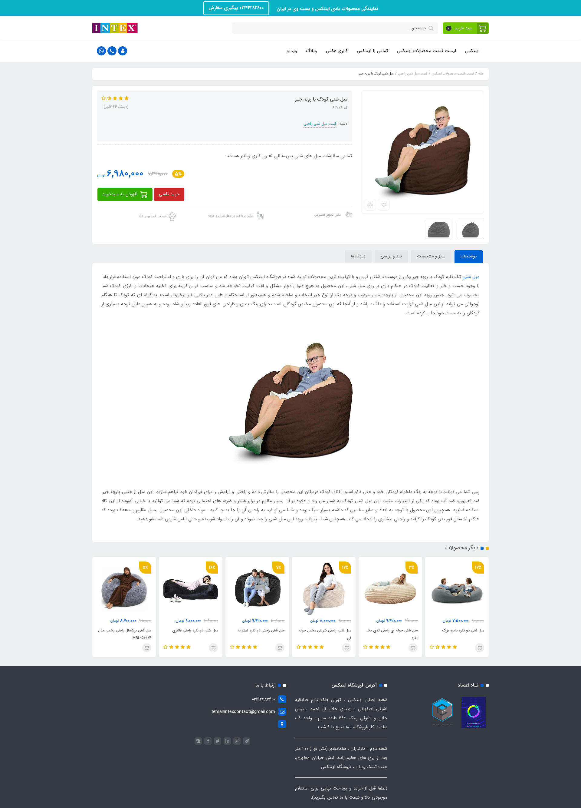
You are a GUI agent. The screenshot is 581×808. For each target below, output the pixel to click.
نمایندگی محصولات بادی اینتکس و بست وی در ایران (326, 8)
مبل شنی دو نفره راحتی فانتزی (195, 630)
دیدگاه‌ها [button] (358, 256)
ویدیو (292, 51)
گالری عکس (337, 51)
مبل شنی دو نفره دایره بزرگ (463, 630)
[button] (466, 28)
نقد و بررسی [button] (391, 256)
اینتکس (472, 51)
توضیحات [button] (469, 256)
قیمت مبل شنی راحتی (320, 124)
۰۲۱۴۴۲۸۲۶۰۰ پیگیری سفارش (236, 8)
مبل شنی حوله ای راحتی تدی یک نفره (392, 634)
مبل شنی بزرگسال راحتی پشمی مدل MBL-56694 (124, 634)
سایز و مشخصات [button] (431, 256)
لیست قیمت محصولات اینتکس (426, 51)
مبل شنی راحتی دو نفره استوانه (261, 630)
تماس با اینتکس (372, 51)
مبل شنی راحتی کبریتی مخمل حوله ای (325, 634)
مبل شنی (471, 276)
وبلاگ (311, 51)
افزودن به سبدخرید (120, 194)
